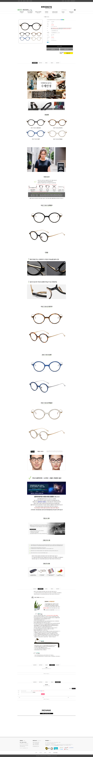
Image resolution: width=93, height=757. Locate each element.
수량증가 (51, 35)
